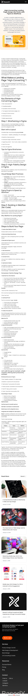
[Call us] (11, 678)
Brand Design (6, 653)
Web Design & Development (10, 650)
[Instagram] (6, 683)
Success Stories (6, 664)
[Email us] (5, 678)
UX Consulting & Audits (8, 655)
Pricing (4, 667)
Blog (3, 670)
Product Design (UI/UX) (9, 647)
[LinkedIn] (5, 681)
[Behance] (5, 685)
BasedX (7, 2)
